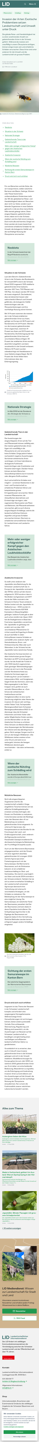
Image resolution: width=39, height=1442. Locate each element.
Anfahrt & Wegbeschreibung (13, 1381)
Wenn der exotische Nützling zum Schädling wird (18, 160)
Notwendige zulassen (19, 1436)
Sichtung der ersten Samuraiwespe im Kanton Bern (19, 171)
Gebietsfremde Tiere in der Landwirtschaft (15, 140)
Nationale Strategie (12, 135)
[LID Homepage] (6, 4)
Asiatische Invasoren (13, 155)
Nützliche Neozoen (12, 166)
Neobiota (8, 127)
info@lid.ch (7, 1388)
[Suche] (25, 4)
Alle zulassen (19, 1432)
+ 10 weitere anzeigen (11, 1228)
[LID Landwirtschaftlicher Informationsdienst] (15, 1337)
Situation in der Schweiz (14, 131)
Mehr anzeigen (12, 260)
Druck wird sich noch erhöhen (16, 176)
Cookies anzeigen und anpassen (14, 1427)
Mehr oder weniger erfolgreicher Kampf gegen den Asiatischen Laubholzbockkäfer (20, 148)
